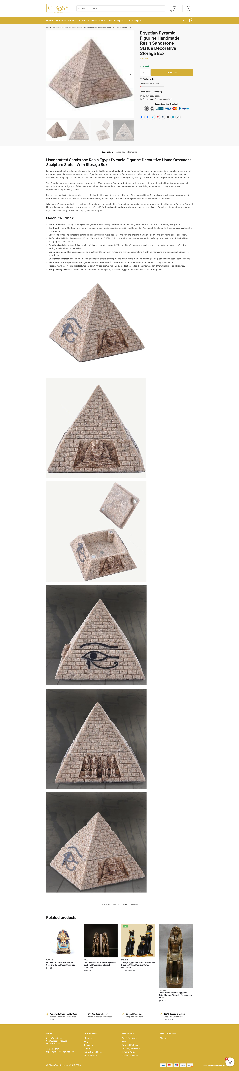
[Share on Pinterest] (157, 117)
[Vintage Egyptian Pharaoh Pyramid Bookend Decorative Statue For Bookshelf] (101, 940)
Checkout (189, 10)
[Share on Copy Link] (178, 117)
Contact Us (89, 1045)
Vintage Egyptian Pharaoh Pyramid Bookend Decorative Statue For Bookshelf (100, 964)
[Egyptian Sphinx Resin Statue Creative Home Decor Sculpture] (63, 940)
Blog (86, 1041)
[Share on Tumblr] (163, 117)
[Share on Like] (142, 117)
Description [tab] (107, 152)
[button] (130, 74)
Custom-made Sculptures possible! (157, 99)
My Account (174, 10)
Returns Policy (128, 1052)
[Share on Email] (168, 117)
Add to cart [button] (63, 1006)
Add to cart (172, 72)
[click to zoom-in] (90, 74)
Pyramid (56, 27)
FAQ (124, 1041)
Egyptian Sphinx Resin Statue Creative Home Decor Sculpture (60, 963)
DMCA (87, 1048)
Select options (100, 1006)
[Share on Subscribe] (173, 117)
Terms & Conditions (93, 1052)
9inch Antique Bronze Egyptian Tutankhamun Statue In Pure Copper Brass (175, 995)
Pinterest (164, 1038)
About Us (88, 1038)
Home (48, 27)
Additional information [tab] (126, 152)
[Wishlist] (76, 927)
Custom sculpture (130, 1055)
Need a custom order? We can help (218, 1065)
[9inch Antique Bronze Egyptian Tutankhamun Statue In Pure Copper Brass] (176, 956)
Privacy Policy (90, 1055)
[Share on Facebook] (147, 117)
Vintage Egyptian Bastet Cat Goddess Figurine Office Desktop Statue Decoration (138, 964)
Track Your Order (129, 1038)
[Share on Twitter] (152, 117)
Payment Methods (130, 1045)
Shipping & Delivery (131, 1048)
